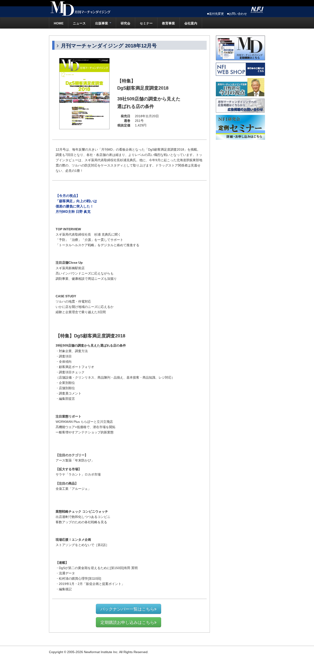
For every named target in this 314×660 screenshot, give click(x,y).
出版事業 (102, 23)
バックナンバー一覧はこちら (127, 609)
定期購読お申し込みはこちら (127, 622)
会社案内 (190, 23)
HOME (58, 23)
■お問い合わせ (237, 13)
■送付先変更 (215, 13)
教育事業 (168, 23)
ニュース (79, 23)
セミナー (146, 23)
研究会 (125, 23)
